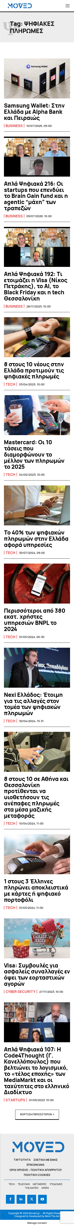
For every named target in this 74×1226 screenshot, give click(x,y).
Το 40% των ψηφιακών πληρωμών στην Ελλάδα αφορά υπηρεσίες (36, 538)
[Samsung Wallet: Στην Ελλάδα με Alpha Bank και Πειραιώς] (37, 78)
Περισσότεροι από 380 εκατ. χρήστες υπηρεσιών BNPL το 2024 (34, 620)
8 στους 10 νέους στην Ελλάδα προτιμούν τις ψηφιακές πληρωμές (34, 370)
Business (14, 125)
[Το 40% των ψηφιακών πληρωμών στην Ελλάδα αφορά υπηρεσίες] (37, 505)
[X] (31, 1199)
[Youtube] (42, 1199)
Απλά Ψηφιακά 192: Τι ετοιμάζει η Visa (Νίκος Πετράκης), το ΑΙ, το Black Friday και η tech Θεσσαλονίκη (35, 286)
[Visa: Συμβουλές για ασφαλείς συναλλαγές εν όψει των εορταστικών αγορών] (37, 938)
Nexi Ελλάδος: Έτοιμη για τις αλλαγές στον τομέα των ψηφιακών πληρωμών (33, 704)
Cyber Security (21, 991)
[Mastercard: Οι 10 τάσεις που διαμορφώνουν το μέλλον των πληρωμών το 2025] (37, 415)
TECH (10, 384)
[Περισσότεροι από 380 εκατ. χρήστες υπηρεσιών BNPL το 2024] (37, 584)
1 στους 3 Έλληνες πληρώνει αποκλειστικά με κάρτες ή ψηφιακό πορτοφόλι (36, 890)
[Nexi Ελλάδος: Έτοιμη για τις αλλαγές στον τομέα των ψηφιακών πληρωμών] (37, 668)
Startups (15, 1100)
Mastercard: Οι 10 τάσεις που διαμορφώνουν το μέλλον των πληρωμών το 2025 (34, 454)
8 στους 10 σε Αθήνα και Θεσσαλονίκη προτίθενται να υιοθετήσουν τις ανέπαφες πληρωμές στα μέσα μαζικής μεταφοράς (36, 797)
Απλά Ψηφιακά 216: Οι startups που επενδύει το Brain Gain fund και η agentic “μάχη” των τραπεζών (36, 196)
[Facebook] (10, 1199)
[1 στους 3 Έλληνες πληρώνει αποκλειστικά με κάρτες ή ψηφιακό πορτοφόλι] (37, 854)
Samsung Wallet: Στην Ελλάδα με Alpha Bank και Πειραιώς (34, 112)
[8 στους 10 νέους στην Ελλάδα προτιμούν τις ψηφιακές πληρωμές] (37, 337)
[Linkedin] (21, 1199)
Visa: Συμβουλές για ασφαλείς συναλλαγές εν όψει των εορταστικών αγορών (37, 974)
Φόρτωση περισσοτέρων (36, 1114)
